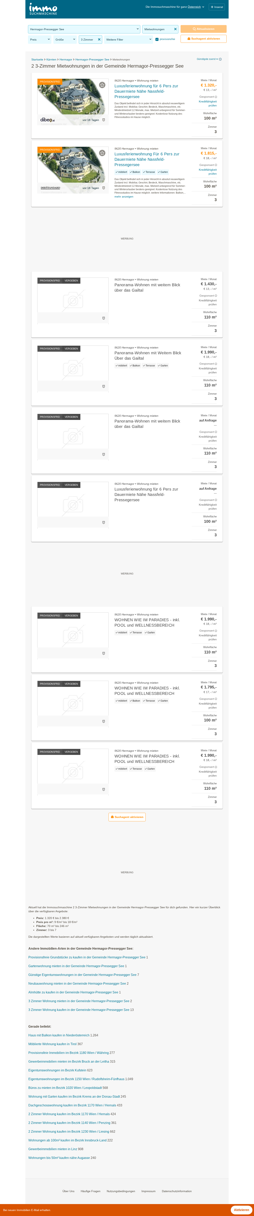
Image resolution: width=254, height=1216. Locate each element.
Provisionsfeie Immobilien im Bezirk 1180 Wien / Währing (68, 1053)
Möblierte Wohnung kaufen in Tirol (52, 1044)
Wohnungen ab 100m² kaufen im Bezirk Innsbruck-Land (67, 1140)
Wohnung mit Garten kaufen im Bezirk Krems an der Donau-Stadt (74, 1096)
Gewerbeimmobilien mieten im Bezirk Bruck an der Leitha (68, 1061)
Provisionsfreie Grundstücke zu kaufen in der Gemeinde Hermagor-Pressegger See (86, 957)
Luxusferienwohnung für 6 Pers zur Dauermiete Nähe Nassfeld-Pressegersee (146, 91)
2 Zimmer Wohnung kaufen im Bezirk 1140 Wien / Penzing (69, 1123)
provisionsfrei (167, 39)
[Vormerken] (102, 85)
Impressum (148, 1191)
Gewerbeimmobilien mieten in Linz (52, 1149)
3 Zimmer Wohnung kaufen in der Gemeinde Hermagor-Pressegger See (78, 1010)
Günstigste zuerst (206, 59)
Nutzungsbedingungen (121, 1191)
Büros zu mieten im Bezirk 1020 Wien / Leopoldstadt (65, 1088)
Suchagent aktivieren (205, 38)
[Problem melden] (103, 119)
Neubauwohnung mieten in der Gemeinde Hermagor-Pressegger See (77, 983)
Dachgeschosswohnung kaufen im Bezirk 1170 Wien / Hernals (72, 1105)
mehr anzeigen (123, 196)
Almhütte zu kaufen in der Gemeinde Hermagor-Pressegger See (73, 992)
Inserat (218, 7)
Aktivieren (241, 1210)
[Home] (43, 9)
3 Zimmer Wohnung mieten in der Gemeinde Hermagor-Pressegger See (78, 1001)
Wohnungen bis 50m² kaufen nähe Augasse (59, 1158)
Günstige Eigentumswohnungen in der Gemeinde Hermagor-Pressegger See (82, 975)
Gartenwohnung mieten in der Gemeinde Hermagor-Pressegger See (76, 966)
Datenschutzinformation (177, 1191)
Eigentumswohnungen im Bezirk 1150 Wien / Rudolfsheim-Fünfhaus (76, 1079)
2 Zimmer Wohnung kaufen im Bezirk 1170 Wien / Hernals (69, 1114)
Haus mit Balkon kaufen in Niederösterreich (58, 1035)
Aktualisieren (206, 28)
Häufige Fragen (90, 1191)
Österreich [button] (194, 6)
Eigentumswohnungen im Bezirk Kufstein (57, 1070)
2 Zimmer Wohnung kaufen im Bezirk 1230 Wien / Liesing (68, 1131)
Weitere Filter (114, 39)
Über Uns (68, 1191)
